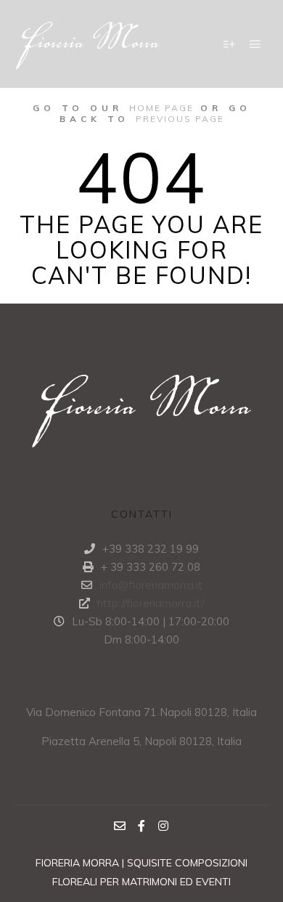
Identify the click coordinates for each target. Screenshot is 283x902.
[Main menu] (255, 44)
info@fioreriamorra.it (150, 585)
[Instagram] (163, 825)
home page (161, 107)
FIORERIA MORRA (79, 862)
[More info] (229, 44)
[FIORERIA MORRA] (87, 44)
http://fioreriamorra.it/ (150, 603)
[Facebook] (141, 825)
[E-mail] (119, 825)
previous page (180, 118)
